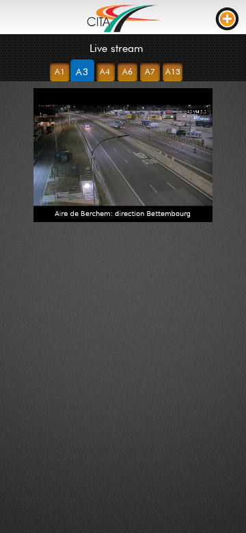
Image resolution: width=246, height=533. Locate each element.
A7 (150, 71)
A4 (105, 71)
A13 (172, 71)
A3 (83, 72)
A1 (60, 71)
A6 (127, 71)
